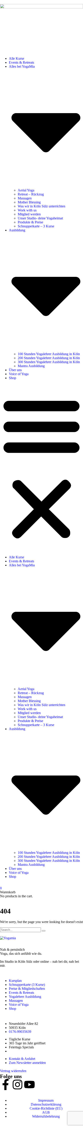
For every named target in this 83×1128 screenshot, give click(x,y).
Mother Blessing (29, 202)
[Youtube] (29, 1084)
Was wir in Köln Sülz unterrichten (41, 206)
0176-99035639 (20, 1032)
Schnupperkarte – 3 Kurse (36, 226)
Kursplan (15, 980)
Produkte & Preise (30, 222)
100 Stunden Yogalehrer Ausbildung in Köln (49, 354)
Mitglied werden (29, 214)
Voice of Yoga (19, 374)
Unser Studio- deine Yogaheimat (40, 218)
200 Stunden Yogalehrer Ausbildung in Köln (49, 358)
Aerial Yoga (26, 190)
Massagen (25, 198)
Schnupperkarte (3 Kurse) (27, 984)
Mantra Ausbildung (31, 366)
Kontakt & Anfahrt (22, 1059)
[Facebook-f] (5, 1084)
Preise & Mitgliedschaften (27, 988)
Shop (12, 378)
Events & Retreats (21, 62)
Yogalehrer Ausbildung (25, 996)
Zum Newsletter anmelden (27, 1063)
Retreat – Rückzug (31, 194)
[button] (41, 468)
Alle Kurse (16, 58)
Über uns (15, 370)
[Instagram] (17, 1084)
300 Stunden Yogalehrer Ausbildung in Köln (49, 362)
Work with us (27, 210)
